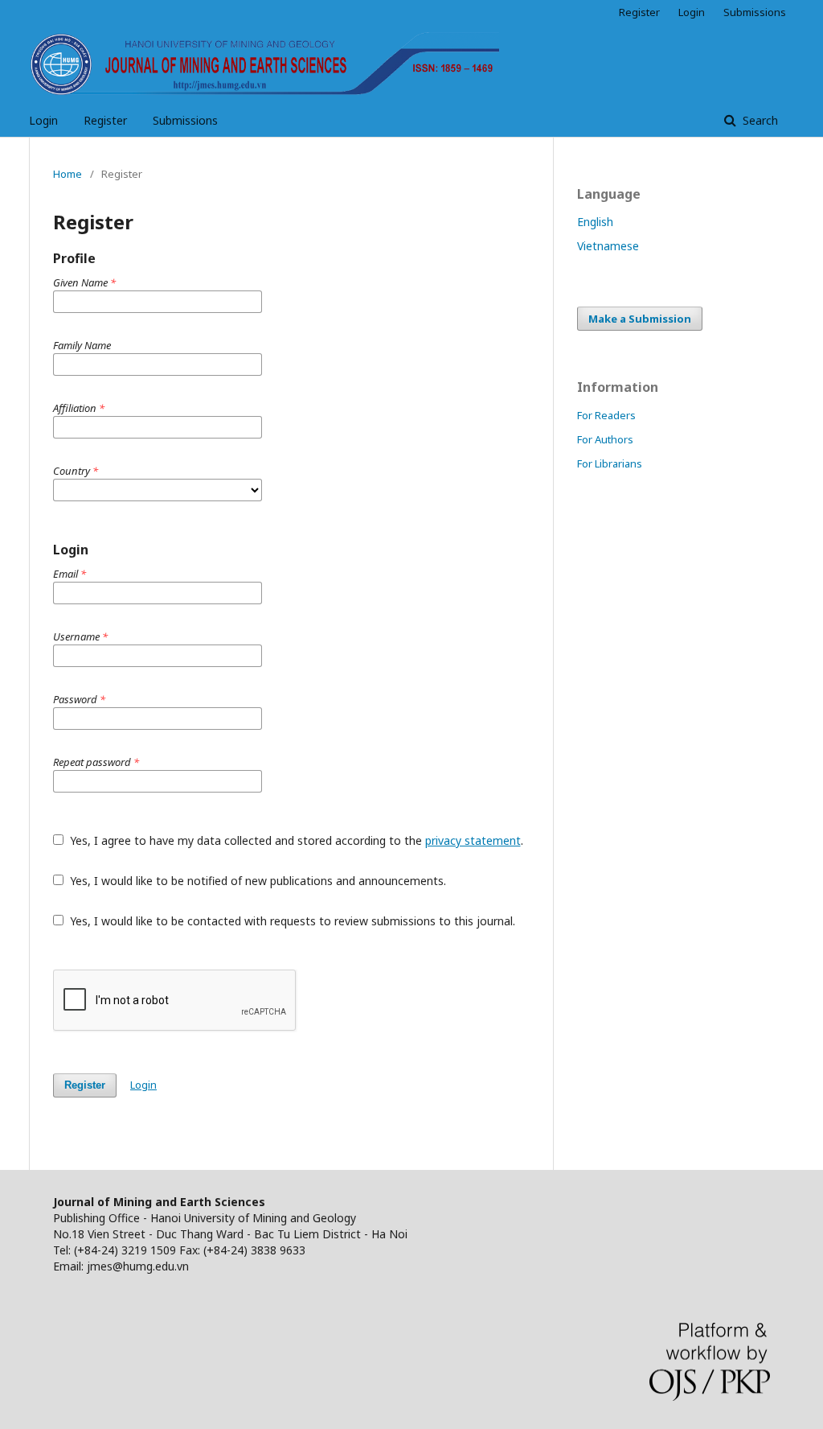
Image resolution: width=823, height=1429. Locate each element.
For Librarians (609, 463)
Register (105, 120)
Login (43, 120)
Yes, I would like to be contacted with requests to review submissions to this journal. (291, 921)
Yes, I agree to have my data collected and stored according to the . (295, 840)
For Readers (606, 415)
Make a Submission (639, 318)
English (595, 221)
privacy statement (473, 840)
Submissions (185, 120)
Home (67, 174)
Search (758, 120)
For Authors (605, 439)
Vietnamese (608, 245)
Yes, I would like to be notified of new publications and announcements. (256, 880)
